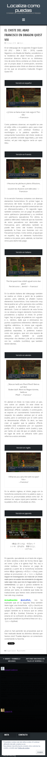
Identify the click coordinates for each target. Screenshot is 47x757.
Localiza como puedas (23, 8)
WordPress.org (9, 755)
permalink (22, 651)
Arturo (21, 43)
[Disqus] (23, 693)
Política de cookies (24, 748)
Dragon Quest (11, 651)
